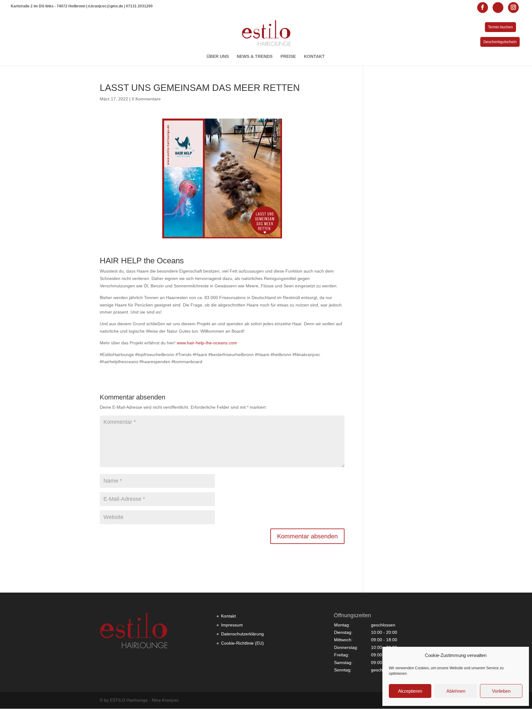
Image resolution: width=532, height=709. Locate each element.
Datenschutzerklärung (242, 633)
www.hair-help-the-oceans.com (207, 342)
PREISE (288, 56)
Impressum (232, 624)
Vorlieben (501, 691)
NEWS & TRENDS (254, 56)
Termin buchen (500, 27)
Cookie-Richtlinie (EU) (242, 643)
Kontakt (228, 616)
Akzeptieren (410, 691)
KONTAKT (314, 56)
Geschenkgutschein (500, 42)
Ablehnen (455, 691)
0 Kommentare (146, 98)
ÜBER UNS (218, 56)
